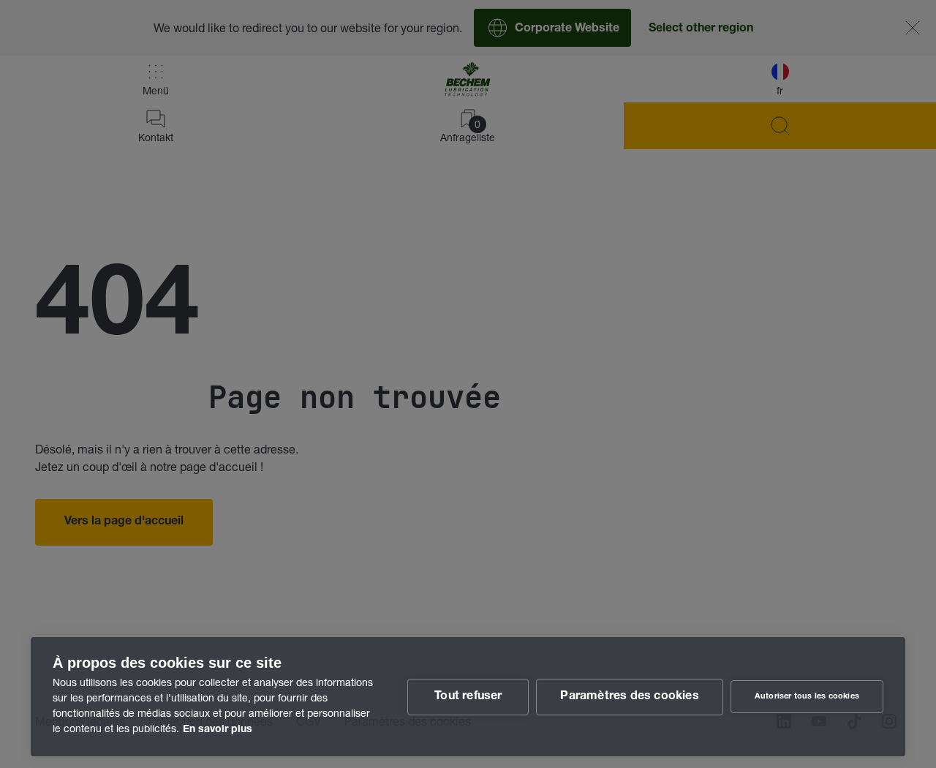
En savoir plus (217, 730)
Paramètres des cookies (629, 697)
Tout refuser (468, 697)
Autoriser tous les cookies (807, 697)
